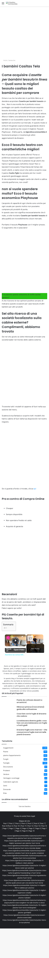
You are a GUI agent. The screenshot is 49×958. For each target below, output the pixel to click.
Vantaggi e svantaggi (11, 778)
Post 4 (24, 823)
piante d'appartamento (12, 755)
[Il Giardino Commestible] (15, 3)
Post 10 (17, 826)
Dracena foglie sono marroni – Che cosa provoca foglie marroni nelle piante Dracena (32, 732)
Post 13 (37, 826)
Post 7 (42, 823)
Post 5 (30, 823)
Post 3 (17, 823)
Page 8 (18, 831)
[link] (8, 637)
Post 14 (44, 826)
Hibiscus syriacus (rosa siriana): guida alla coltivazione (31, 708)
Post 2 (11, 823)
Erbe (5, 793)
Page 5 (31, 828)
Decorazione (8, 767)
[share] (22, 636)
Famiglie (6, 763)
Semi (5, 786)
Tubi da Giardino (25, 806)
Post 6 (36, 823)
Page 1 (5, 828)
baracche (12, 60)
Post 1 (5, 823)
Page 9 (24, 831)
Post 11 (23, 826)
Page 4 (24, 828)
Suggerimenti (8, 748)
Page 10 (31, 831)
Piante (5, 752)
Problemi (6, 770)
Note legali (31, 816)
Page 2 (11, 828)
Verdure (6, 774)
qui (35, 489)
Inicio (5, 60)
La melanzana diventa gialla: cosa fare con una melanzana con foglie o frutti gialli (32, 723)
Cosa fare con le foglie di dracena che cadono (31, 715)
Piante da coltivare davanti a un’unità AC (29, 701)
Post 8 (4, 826)
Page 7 (44, 828)
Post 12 (30, 826)
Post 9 (10, 826)
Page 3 (18, 828)
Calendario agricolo (10, 782)
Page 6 (38, 828)
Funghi (5, 759)
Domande (7, 789)
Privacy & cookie (20, 816)
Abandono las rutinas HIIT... (15, 637)
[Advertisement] (24, 32)
